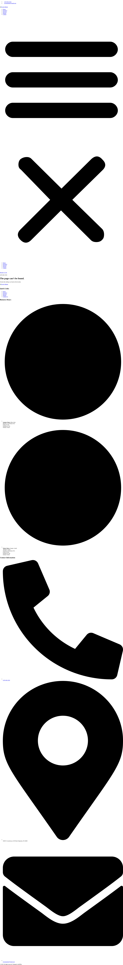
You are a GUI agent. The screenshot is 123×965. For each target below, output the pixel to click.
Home (4, 9)
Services (5, 12)
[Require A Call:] (1, 271)
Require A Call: (3, 272)
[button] (61, 138)
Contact (4, 14)
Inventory (5, 10)
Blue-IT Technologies (27, 964)
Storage (4, 13)
